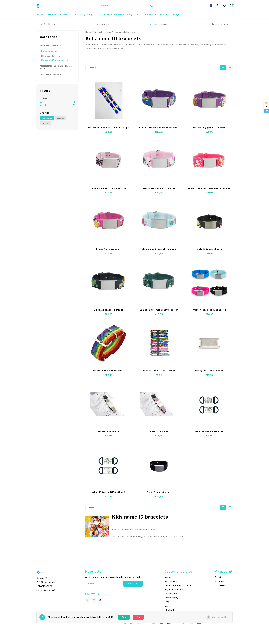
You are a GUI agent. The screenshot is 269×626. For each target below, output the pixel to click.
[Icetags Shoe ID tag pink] (159, 404)
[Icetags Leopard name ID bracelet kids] (108, 161)
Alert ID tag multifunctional (108, 492)
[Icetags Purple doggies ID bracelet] (209, 100)
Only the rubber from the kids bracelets (159, 370)
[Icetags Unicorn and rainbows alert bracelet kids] (209, 161)
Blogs (176, 14)
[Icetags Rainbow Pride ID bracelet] (108, 343)
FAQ (167, 602)
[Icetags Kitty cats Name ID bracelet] (159, 161)
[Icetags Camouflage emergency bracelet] (159, 282)
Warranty (169, 577)
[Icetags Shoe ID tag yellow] (108, 404)
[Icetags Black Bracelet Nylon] (159, 465)
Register (219, 577)
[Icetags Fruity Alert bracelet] (108, 221)
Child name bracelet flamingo (159, 249)
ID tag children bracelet (209, 370)
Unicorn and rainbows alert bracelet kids (209, 188)
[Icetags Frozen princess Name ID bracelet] (159, 100)
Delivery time (171, 593)
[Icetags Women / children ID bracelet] (209, 282)
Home (39, 14)
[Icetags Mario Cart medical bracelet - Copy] (108, 100)
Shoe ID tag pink (158, 431)
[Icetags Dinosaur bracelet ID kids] (108, 282)
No (138, 617)
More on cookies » (221, 617)
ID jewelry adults (50, 56)
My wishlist (220, 585)
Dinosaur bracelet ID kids (108, 310)
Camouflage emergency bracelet (159, 310)
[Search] (151, 5)
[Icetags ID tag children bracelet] (209, 343)
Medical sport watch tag (209, 431)
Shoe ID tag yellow (108, 431)
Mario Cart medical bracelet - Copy (108, 127)
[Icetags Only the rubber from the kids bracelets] (159, 343)
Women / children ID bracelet (209, 310)
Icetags (60, 118)
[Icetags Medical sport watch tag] (209, 404)
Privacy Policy (171, 598)
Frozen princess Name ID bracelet (159, 127)
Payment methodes (174, 589)
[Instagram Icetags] (94, 600)
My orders (219, 581)
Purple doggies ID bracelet (209, 127)
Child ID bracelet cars (209, 249)
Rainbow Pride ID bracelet (108, 370)
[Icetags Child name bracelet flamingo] (159, 221)
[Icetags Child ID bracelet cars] (209, 221)
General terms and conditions (179, 585)
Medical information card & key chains (120, 14)
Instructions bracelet (156, 14)
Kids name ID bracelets (54, 60)
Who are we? (171, 581)
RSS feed (169, 610)
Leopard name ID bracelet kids (109, 188)
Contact (168, 606)
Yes (124, 617)
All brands (47, 118)
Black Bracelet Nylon (159, 492)
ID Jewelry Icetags (84, 14)
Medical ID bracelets (59, 14)
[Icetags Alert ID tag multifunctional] (108, 465)
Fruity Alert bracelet (108, 249)
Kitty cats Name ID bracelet (159, 188)
